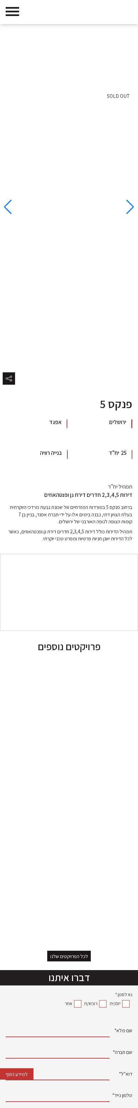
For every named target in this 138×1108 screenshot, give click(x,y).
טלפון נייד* (122, 1095)
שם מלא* (123, 1031)
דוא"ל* (125, 1074)
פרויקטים (95, 32)
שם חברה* (122, 1052)
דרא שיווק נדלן (119, 32)
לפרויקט (118, 916)
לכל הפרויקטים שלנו (69, 956)
